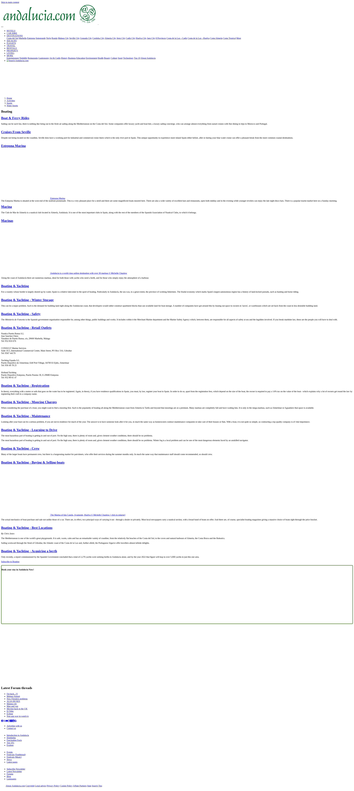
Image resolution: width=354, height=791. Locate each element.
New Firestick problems (17, 699)
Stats (89, 786)
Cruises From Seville (16, 132)
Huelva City (141, 38)
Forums (10, 774)
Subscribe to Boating (10, 561)
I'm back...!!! (12, 694)
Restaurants (33, 58)
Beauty (107, 58)
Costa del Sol (12, 38)
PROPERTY (12, 50)
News (9, 759)
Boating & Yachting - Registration (25, 385)
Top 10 (137, 58)
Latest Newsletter (14, 771)
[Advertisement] (177, 80)
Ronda (54, 38)
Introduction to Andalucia (18, 735)
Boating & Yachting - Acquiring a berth (29, 551)
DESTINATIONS (15, 36)
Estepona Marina (13, 146)
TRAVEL (11, 45)
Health (100, 58)
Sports (9, 103)
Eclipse (10, 714)
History (64, 58)
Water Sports (12, 105)
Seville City (74, 38)
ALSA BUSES (13, 701)
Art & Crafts (55, 58)
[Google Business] (15, 721)
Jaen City (151, 38)
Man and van (12, 706)
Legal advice (40, 786)
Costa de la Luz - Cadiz (176, 38)
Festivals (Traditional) (16, 754)
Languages (11, 779)
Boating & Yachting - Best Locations (26, 527)
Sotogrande (41, 38)
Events (10, 752)
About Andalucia (148, 58)
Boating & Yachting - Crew (20, 448)
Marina (6, 206)
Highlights (11, 738)
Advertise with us (14, 726)
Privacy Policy (53, 786)
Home (9, 98)
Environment (91, 58)
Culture (114, 58)
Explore (10, 745)
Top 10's (10, 743)
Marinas (7, 220)
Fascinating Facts (14, 740)
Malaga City (63, 38)
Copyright (30, 786)
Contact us (11, 728)
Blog (9, 776)
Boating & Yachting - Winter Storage (27, 300)
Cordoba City (98, 38)
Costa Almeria (216, 38)
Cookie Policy (66, 786)
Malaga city (12, 704)
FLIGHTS (11, 43)
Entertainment (13, 58)
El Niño (10, 711)
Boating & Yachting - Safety (21, 314)
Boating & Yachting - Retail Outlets (26, 327)
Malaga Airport (13, 696)
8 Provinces (161, 38)
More (238, 38)
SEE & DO (12, 41)
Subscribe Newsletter (16, 769)
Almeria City (110, 38)
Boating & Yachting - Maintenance (25, 416)
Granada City (86, 38)
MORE (10, 55)
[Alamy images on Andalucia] (11, 721)
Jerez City (121, 38)
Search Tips (97, 786)
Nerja (48, 38)
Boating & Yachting (15, 286)
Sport (120, 58)
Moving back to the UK (17, 709)
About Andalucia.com (15, 786)
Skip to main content (10, 2)
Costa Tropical (229, 38)
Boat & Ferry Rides (15, 118)
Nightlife (23, 58)
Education (80, 58)
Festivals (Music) (14, 757)
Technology (128, 58)
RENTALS (12, 48)
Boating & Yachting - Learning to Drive (29, 430)
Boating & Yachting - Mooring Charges (29, 402)
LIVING (10, 53)
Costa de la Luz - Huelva (198, 38)
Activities (11, 100)
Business (72, 58)
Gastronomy (43, 58)
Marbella (23, 38)
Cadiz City (130, 38)
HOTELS (11, 31)
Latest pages (12, 762)
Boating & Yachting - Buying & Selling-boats (32, 462)
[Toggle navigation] (2, 26)
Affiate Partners (80, 786)
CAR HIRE (12, 33)
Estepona (31, 38)
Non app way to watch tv (18, 716)
